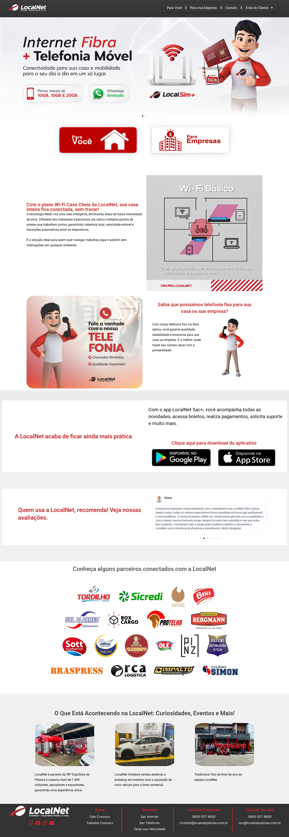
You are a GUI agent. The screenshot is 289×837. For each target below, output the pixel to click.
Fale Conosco (100, 817)
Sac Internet (149, 817)
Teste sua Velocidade (149, 829)
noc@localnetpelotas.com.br (259, 823)
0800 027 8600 (203, 817)
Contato (231, 7)
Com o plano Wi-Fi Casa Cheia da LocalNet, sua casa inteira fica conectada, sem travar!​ (82, 207)
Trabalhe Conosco (99, 823)
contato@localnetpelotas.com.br (203, 823)
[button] (142, 116)
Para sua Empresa (203, 7)
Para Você (174, 7)
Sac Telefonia (149, 823)
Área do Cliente (257, 7)
